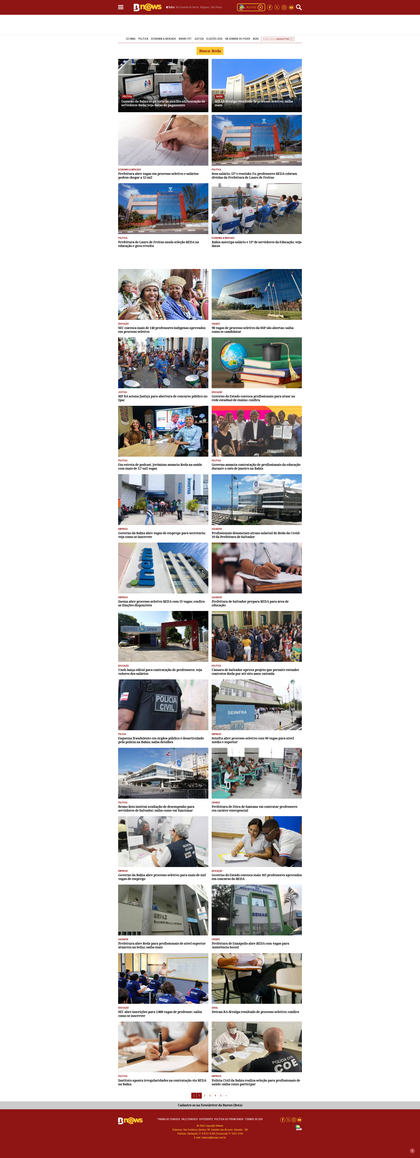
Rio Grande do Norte (187, 7)
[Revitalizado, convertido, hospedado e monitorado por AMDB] (299, 1127)
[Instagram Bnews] (284, 7)
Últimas (131, 38)
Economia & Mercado (163, 38)
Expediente (206, 1119)
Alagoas (204, 7)
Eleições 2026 (214, 38)
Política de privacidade (228, 1119)
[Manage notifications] (412, 1150)
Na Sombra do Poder (237, 38)
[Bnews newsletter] (277, 39)
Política (143, 38)
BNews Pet (185, 38)
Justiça (199, 38)
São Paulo (216, 7)
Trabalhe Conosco (168, 1119)
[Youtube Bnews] (291, 7)
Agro (256, 38)
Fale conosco (189, 1119)
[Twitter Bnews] (277, 7)
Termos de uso (254, 1119)
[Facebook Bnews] (270, 7)
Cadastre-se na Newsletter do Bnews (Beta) (210, 1105)
